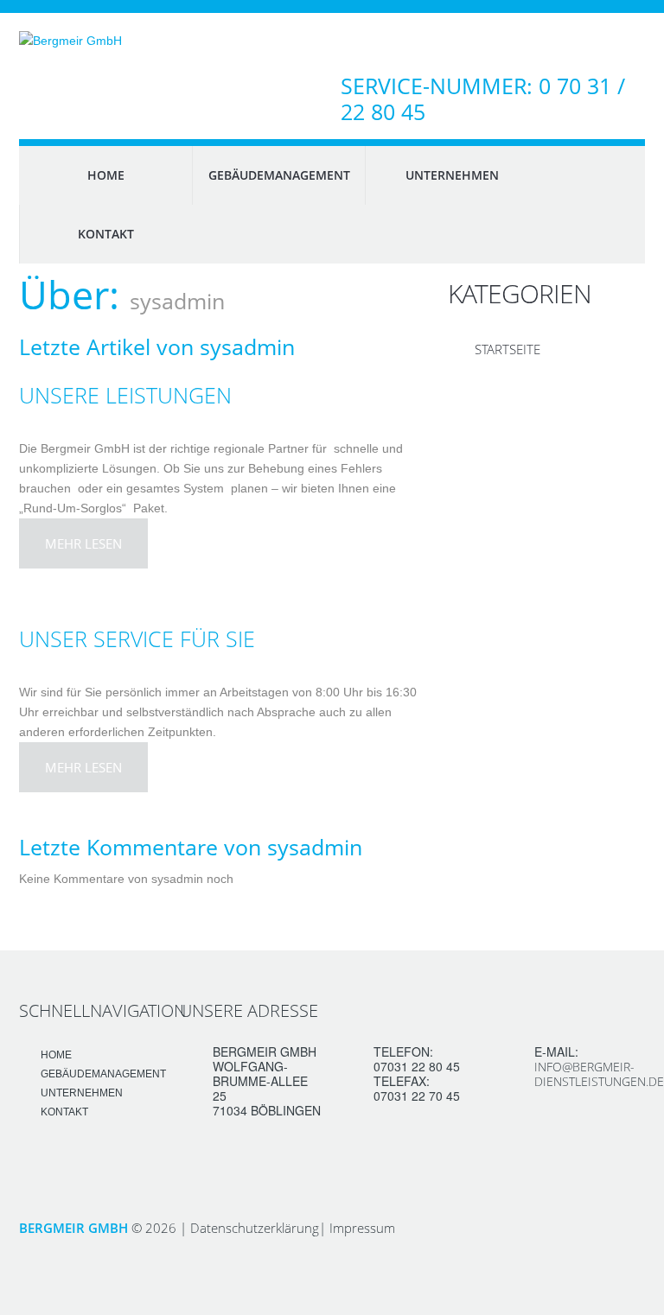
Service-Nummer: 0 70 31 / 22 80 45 (483, 98)
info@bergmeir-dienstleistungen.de (599, 1073)
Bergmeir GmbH (73, 1227)
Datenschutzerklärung (254, 1227)
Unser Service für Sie (137, 638)
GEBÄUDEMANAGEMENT (279, 175)
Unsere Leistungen (125, 395)
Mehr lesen (83, 543)
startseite (507, 349)
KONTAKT (106, 234)
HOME (105, 175)
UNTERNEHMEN (452, 175)
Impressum (362, 1227)
